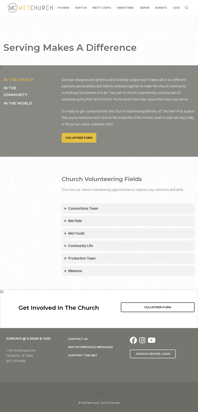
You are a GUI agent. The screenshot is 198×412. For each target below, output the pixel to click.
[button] (186, 7)
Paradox (115, 402)
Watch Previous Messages (90, 347)
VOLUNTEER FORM (79, 138)
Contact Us (78, 339)
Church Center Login (153, 354)
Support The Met (82, 355)
